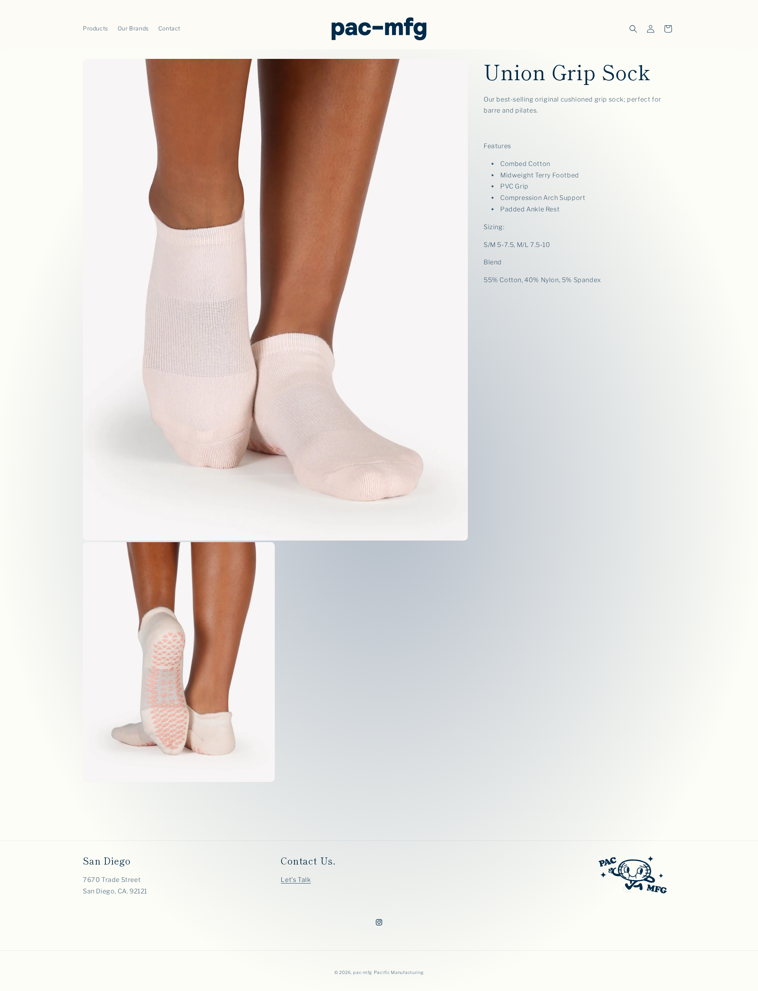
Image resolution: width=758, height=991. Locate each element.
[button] (633, 29)
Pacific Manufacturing (399, 972)
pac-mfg (362, 972)
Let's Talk (296, 880)
